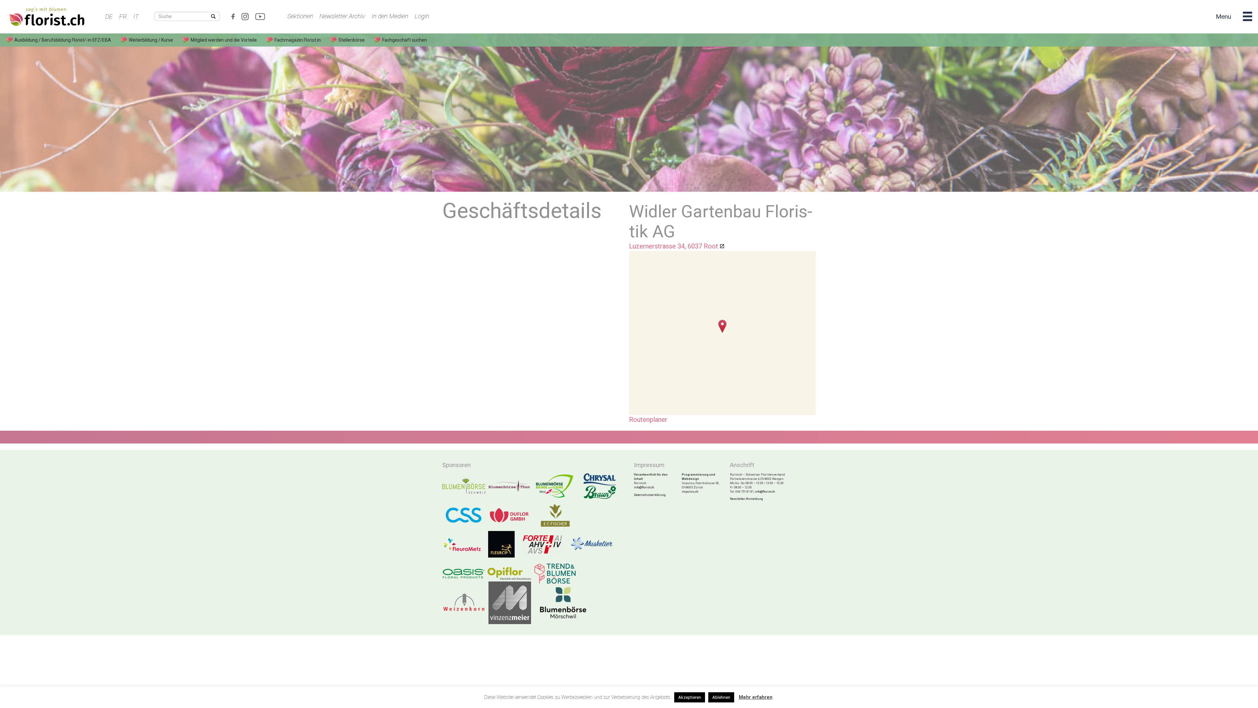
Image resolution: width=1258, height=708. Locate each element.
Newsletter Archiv (342, 16)
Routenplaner (648, 419)
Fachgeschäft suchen (404, 40)
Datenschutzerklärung (650, 495)
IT (136, 16)
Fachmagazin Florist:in (298, 40)
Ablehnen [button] (721, 697)
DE (109, 16)
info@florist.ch (644, 487)
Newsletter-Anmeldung (746, 499)
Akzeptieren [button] (689, 697)
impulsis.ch (690, 491)
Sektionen (300, 16)
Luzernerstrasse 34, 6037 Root (673, 246)
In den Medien (390, 16)
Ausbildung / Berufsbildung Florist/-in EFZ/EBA (62, 40)
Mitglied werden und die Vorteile (224, 40)
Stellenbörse (351, 40)
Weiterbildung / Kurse (151, 40)
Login (422, 16)
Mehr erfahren (755, 697)
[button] (722, 326)
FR (123, 16)
